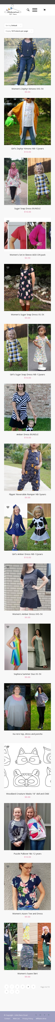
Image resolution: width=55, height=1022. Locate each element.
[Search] (26, 10)
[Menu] (33, 10)
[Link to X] (36, 1015)
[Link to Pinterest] (49, 1015)
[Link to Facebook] (44, 1015)
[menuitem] (26, 10)
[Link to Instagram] (40, 1015)
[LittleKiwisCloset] (22, 10)
